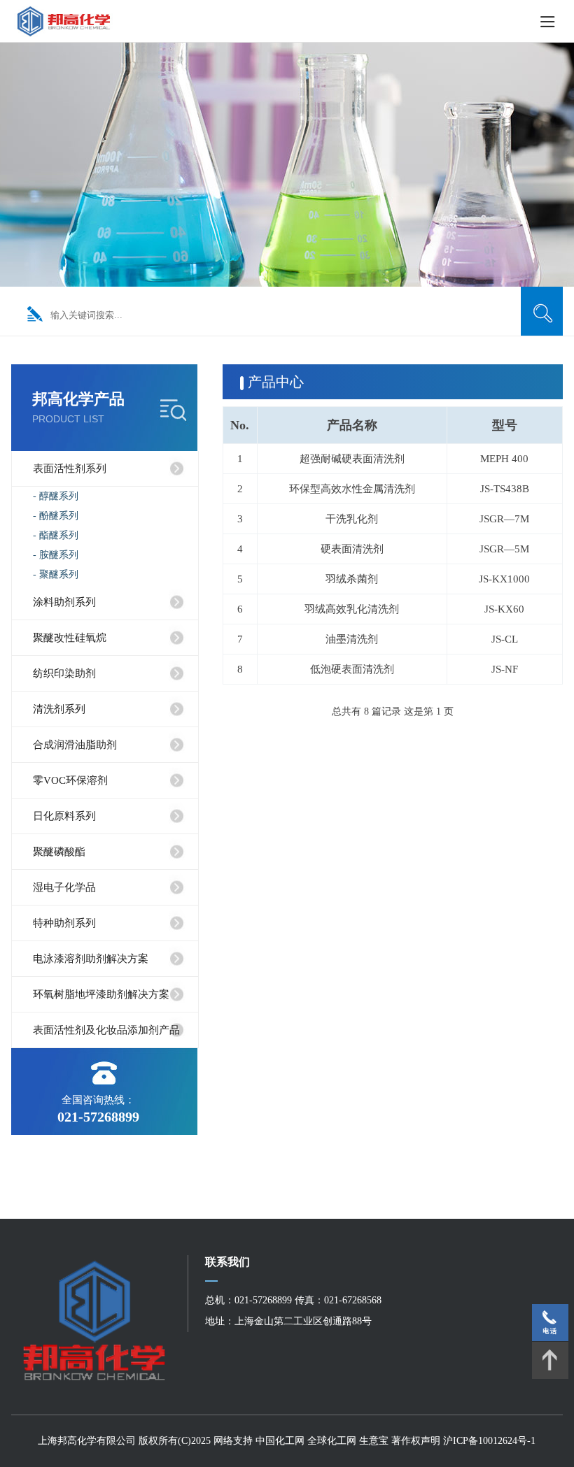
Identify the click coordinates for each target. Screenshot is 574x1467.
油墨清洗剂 (352, 639)
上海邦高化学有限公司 (87, 1441)
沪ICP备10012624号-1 (489, 1441)
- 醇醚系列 (55, 496)
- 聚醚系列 (55, 574)
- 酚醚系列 (55, 515)
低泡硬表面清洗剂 (352, 669)
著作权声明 (417, 1441)
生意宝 (373, 1441)
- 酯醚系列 (55, 535)
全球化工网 (331, 1441)
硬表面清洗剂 (352, 548)
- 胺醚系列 (55, 555)
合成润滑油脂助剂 (75, 744)
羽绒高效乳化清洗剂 (351, 609)
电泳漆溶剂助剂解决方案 (90, 958)
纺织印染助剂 (64, 673)
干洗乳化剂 (352, 518)
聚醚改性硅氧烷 (69, 637)
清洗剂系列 (59, 709)
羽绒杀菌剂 (352, 579)
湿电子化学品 (64, 887)
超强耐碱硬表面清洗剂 (352, 458)
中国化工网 (279, 1441)
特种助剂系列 (64, 923)
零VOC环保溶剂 (70, 780)
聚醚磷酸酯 (59, 851)
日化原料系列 (64, 816)
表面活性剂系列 (69, 468)
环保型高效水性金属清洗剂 (352, 488)
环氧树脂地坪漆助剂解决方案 (101, 994)
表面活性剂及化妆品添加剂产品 (106, 1030)
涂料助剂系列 (64, 602)
